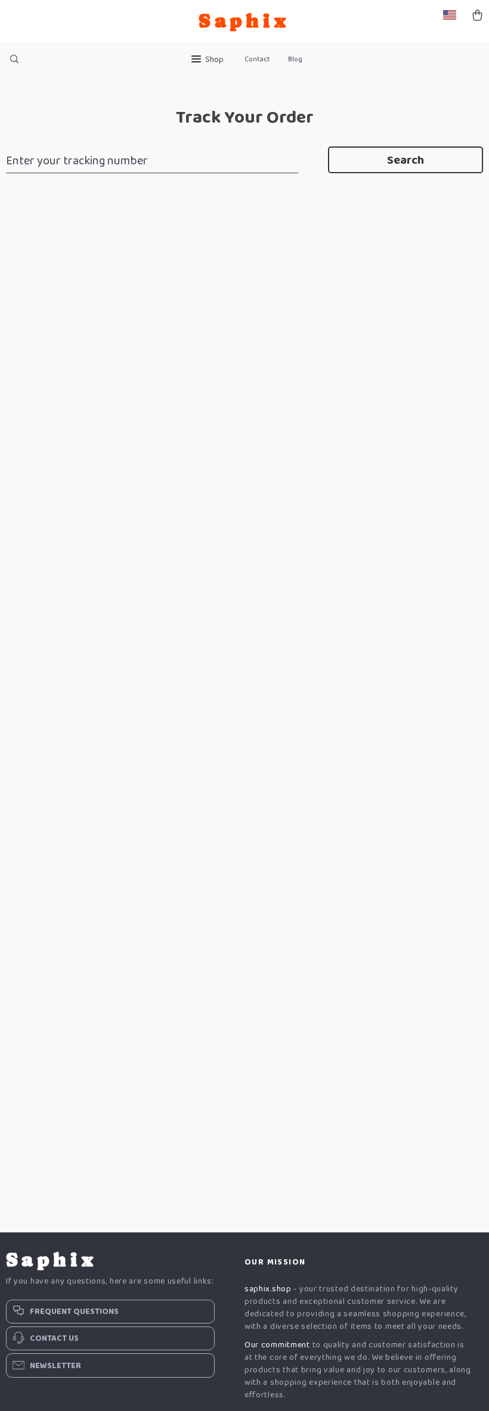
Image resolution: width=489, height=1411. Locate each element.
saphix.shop (268, 1289)
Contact (257, 59)
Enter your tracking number (77, 161)
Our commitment (277, 1344)
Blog (295, 59)
